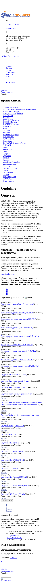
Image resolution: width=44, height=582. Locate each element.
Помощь (9, 7)
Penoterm (6, 133)
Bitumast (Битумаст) (10, 107)
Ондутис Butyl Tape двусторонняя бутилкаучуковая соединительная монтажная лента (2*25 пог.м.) (21, 403)
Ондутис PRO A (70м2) (10, 443)
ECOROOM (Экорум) (11, 111)
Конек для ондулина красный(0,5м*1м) (17, 360)
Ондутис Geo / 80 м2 (9, 434)
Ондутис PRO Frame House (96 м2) (15, 485)
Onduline (6, 130)
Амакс (5, 147)
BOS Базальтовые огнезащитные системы (19, 109)
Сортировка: (6, 298)
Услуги (8, 70)
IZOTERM (7, 126)
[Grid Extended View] (7, 290)
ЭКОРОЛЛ (7, 179)
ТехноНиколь (8, 173)
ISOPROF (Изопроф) (11, 120)
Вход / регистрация (11, 56)
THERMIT (7, 145)
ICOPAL (6, 118)
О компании (10, 72)
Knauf (5, 128)
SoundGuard (7, 141)
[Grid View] (6, 288)
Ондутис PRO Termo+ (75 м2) (13, 494)
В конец (9, 511)
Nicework (13, 558)
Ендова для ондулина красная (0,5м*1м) (17, 328)
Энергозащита (8, 181)
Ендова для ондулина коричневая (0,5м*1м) (18, 319)
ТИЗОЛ (6, 175)
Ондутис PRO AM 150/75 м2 (12, 460)
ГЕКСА (6, 151)
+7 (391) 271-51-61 (13, 24)
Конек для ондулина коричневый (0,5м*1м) (18, 351)
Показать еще (7, 500)
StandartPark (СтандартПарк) (14, 143)
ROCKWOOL (8, 137)
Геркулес (6, 154)
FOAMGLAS (8, 116)
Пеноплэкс (7, 166)
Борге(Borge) (8, 149)
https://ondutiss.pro (8, 274)
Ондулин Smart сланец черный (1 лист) (17, 394)
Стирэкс (6, 170)
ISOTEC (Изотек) (10, 122)
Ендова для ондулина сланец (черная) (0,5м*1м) (20, 336)
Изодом (6, 158)
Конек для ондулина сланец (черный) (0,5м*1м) (20, 366)
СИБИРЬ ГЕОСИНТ (11, 168)
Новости (9, 76)
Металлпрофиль (9, 164)
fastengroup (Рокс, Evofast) (13, 114)
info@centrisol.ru (12, 28)
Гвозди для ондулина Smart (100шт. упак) (17, 304)
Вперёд (8, 509)
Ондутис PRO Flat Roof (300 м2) (14, 477)
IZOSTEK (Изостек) (11, 124)
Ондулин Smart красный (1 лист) (14, 387)
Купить (4, 398)
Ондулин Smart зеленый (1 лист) (14, 375)
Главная (9, 66)
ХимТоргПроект (9, 177)
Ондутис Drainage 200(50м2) (12, 426)
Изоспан (6, 160)
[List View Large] (7, 292)
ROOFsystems (8, 139)
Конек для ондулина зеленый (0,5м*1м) (17, 345)
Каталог (9, 68)
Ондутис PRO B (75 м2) (11, 468)
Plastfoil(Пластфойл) (11, 135)
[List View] (7, 294)
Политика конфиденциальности (18, 5)
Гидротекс (7, 156)
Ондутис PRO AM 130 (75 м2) (13, 451)
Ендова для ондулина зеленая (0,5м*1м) (17, 313)
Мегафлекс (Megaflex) (11, 162)
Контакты (9, 74)
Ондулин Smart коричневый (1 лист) (16, 381)
